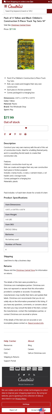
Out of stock (12, 122)
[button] (5, 134)
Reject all (13, 410)
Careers (31, 349)
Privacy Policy (20, 399)
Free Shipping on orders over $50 (20, 1)
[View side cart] (51, 2)
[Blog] (34, 375)
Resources (8, 345)
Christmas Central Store (21, 25)
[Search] (49, 11)
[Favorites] (26, 128)
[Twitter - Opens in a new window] (23, 375)
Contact (7, 349)
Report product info (36, 323)
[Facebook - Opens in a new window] (18, 375)
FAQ (5, 353)
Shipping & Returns (11, 357)
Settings (26, 404)
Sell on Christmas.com (37, 353)
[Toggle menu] (5, 6)
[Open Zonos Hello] (41, 410)
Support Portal (10, 361)
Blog (30, 345)
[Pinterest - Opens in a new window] (29, 375)
